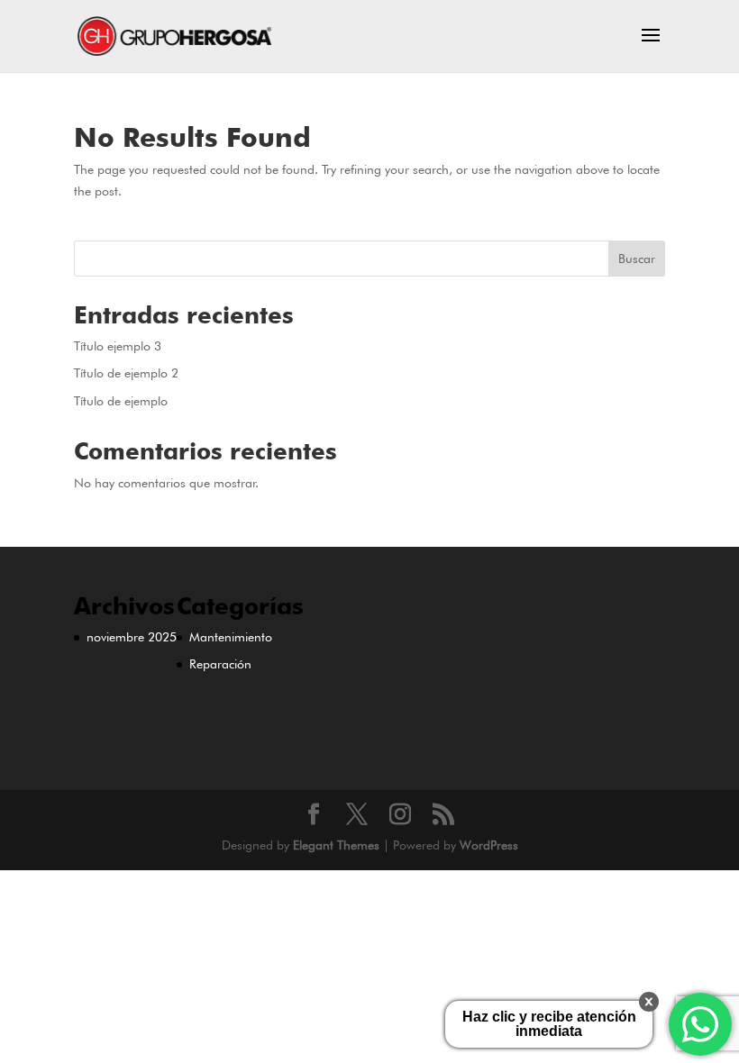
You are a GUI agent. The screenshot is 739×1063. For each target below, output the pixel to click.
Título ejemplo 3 (117, 346)
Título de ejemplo (121, 401)
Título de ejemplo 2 (126, 373)
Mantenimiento (230, 637)
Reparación (220, 664)
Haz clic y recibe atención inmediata (549, 1024)
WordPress (489, 845)
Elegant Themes (336, 845)
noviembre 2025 (132, 637)
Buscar (636, 258)
